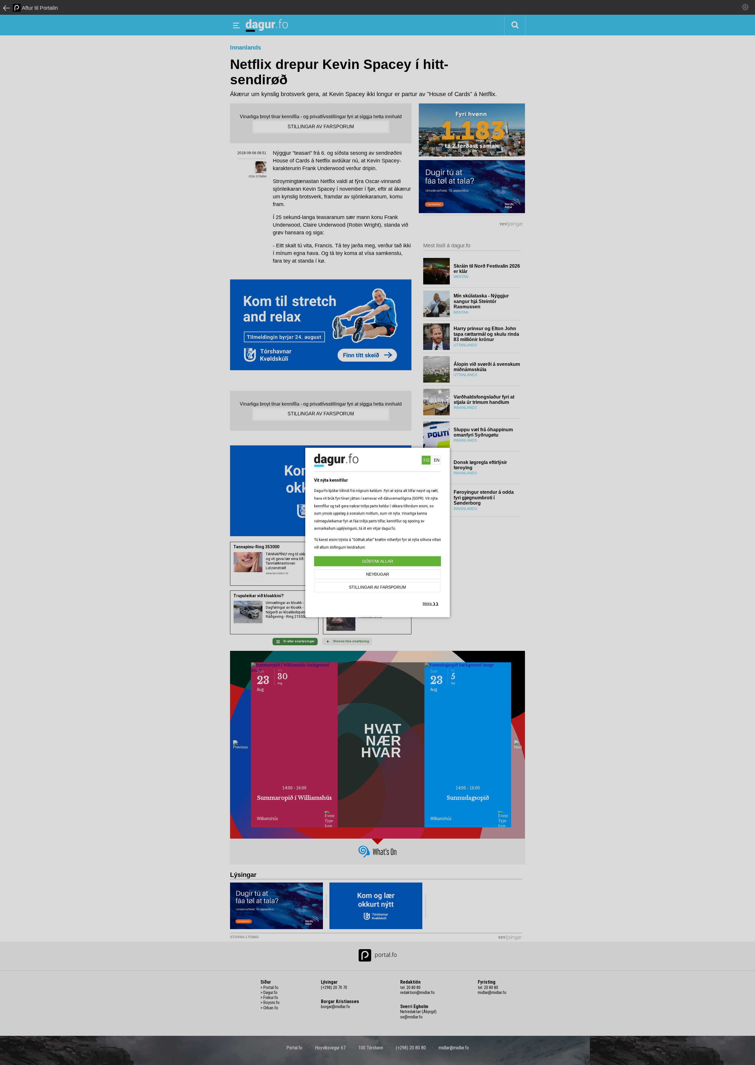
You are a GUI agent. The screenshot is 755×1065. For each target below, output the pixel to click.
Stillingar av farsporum (377, 587)
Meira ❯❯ (431, 604)
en (436, 460)
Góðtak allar (377, 561)
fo (426, 460)
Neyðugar (377, 574)
